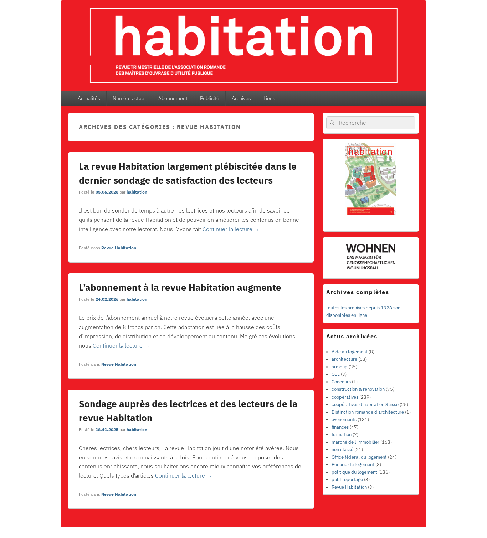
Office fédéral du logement (359, 457)
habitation (137, 192)
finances (340, 427)
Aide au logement (350, 352)
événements (344, 420)
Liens (269, 98)
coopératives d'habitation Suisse (365, 405)
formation (342, 435)
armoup (340, 367)
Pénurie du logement (353, 465)
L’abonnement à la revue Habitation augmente (180, 287)
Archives (241, 98)
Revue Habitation (118, 247)
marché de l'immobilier (355, 442)
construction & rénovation (358, 389)
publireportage (347, 480)
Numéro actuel (129, 98)
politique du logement (354, 472)
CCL (336, 374)
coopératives (345, 397)
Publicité (209, 98)
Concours (341, 382)
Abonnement (173, 98)
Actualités (89, 98)
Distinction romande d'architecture (368, 412)
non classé (342, 450)
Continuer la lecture (231, 229)
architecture (344, 359)
